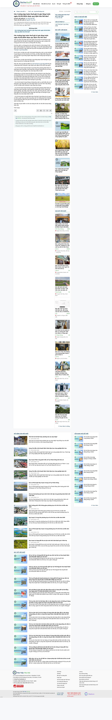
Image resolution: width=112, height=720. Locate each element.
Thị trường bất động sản (62, 681)
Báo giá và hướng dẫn (62, 675)
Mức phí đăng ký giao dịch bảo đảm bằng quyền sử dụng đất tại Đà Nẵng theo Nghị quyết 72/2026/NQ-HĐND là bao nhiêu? (91, 44)
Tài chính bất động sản (62, 683)
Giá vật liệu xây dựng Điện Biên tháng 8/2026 (90, 471)
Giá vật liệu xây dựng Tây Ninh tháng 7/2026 (90, 492)
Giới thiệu (59, 671)
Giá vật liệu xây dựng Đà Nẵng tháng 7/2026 (90, 498)
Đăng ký (88, 3)
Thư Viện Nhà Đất (30, 18)
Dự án (53, 3)
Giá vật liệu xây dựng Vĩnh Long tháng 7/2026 (90, 437)
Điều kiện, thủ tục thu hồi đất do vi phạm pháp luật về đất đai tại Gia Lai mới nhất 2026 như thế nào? (90, 87)
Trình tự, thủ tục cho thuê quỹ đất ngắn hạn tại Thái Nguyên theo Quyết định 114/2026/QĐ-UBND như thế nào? (90, 29)
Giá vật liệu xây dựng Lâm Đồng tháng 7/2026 (90, 451)
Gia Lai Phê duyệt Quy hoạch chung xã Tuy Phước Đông (44, 482)
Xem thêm (95, 92)
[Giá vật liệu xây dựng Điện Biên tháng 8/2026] (78, 473)
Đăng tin (96, 3)
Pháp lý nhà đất (21, 11)
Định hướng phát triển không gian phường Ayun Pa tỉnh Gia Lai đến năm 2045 (48, 506)
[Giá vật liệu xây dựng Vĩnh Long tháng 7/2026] (78, 439)
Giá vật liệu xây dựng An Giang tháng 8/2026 (90, 485)
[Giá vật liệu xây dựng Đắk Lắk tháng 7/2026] (78, 446)
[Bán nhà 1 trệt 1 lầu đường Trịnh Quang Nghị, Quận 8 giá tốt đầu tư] (62, 350)
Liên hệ (80, 671)
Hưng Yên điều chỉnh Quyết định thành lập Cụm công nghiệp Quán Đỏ (47, 471)
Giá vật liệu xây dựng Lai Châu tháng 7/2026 (90, 464)
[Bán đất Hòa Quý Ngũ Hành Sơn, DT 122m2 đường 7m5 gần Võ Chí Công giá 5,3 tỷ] (62, 413)
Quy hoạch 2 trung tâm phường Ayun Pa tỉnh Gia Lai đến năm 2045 (47, 517)
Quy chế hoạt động (83, 673)
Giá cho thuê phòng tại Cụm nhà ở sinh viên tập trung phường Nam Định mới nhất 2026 (49, 494)
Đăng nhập (80, 3)
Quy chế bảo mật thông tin (85, 677)
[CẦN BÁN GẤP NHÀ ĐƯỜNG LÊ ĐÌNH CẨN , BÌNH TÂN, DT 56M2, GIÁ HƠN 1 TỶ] (62, 370)
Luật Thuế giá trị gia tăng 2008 (40, 63)
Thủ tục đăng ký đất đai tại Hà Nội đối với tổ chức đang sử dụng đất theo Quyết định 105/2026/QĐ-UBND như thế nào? (91, 79)
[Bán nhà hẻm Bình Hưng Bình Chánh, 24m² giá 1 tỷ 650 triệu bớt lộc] (62, 264)
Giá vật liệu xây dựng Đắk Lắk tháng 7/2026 (90, 444)
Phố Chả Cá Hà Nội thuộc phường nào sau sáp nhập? (43, 436)
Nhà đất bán (36, 3)
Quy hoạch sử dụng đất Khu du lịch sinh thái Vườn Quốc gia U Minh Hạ (48, 540)
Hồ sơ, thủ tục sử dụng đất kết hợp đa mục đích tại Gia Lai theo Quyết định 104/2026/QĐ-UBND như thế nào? (91, 22)
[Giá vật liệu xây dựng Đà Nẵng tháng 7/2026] (78, 500)
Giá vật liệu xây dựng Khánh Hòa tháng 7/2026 (90, 478)
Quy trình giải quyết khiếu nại (85, 675)
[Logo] (16, 3)
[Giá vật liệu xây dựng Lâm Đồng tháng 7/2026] (78, 452)
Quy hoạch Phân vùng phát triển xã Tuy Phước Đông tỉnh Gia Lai (46, 459)
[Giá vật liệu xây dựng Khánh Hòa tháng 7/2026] (78, 480)
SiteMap (59, 673)
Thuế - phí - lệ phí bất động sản (36, 11)
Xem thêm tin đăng (65, 426)
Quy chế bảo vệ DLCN (84, 679)
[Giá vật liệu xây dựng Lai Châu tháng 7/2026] (78, 466)
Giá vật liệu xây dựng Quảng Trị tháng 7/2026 (90, 457)
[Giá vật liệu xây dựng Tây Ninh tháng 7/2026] (78, 493)
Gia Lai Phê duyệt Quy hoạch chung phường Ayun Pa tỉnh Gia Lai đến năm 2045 (49, 529)
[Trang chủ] (14, 11)
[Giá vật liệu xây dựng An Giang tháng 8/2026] (78, 486)
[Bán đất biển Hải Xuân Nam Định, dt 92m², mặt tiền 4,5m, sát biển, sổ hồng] (62, 285)
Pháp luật (59, 677)
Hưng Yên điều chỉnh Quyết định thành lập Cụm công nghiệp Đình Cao (48, 448)
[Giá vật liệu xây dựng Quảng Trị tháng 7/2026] (78, 459)
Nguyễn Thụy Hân (30, 20)
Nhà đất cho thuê (46, 3)
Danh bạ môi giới (61, 687)
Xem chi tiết (59, 17)
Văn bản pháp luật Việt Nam (63, 679)
